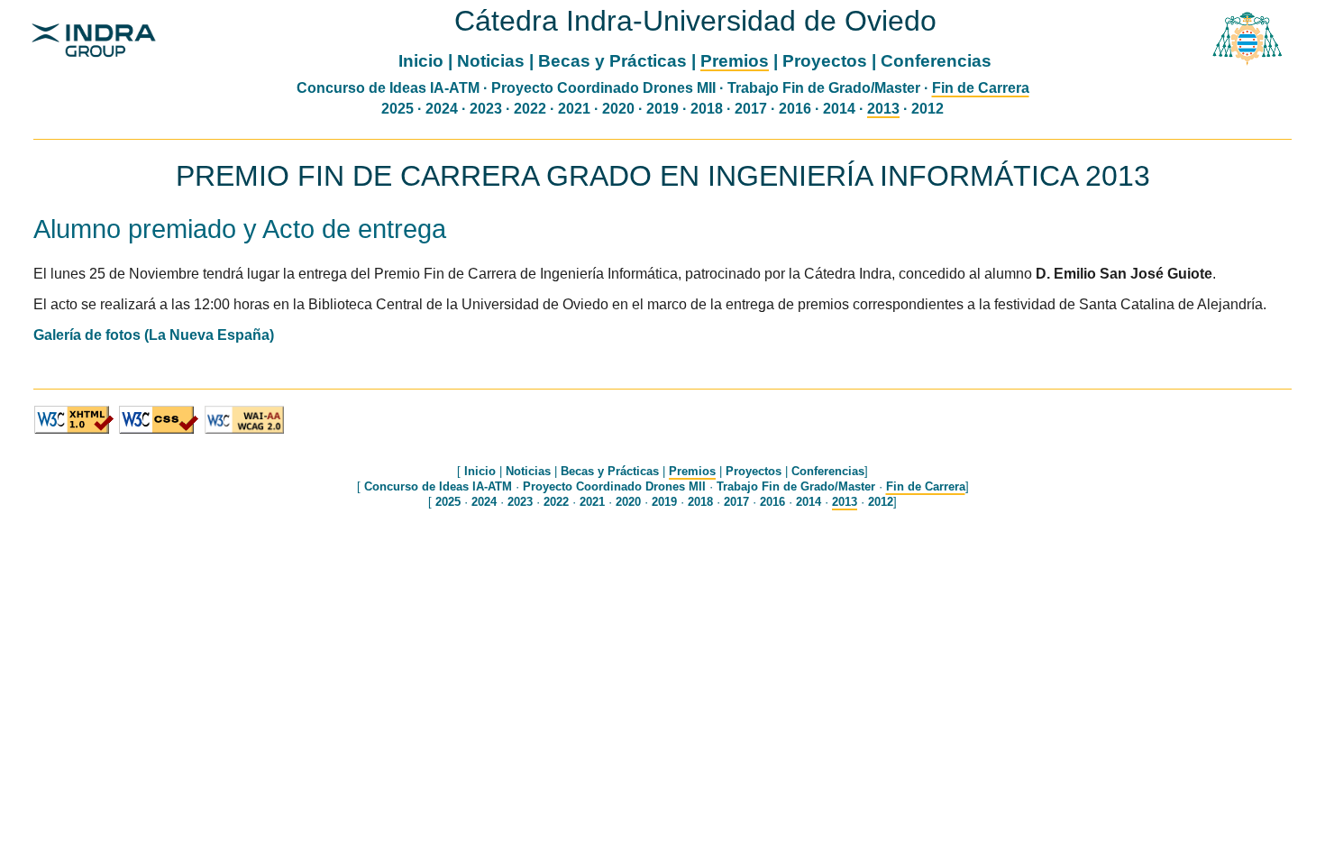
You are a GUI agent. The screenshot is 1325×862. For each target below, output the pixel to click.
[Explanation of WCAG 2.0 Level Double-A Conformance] (245, 430)
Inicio (420, 60)
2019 (662, 108)
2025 (397, 108)
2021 (574, 108)
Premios (734, 60)
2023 (486, 108)
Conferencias (936, 60)
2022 (530, 108)
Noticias (491, 60)
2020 (618, 108)
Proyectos (824, 60)
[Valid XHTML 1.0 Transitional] (74, 430)
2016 (795, 108)
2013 (883, 108)
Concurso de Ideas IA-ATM (388, 88)
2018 (706, 108)
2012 (927, 108)
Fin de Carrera (980, 88)
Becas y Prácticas (612, 60)
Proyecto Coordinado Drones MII (603, 88)
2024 (441, 108)
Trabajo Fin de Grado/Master (823, 88)
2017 (751, 108)
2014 (839, 108)
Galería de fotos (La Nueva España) (153, 335)
